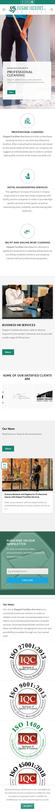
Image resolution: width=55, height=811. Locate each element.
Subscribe (27, 580)
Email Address (42, 567)
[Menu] (4, 9)
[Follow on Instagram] (27, 2)
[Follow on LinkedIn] (32, 2)
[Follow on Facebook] (23, 2)
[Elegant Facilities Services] (27, 9)
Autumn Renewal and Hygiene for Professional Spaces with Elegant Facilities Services (26, 495)
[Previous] (3, 398)
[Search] (51, 9)
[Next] (51, 398)
